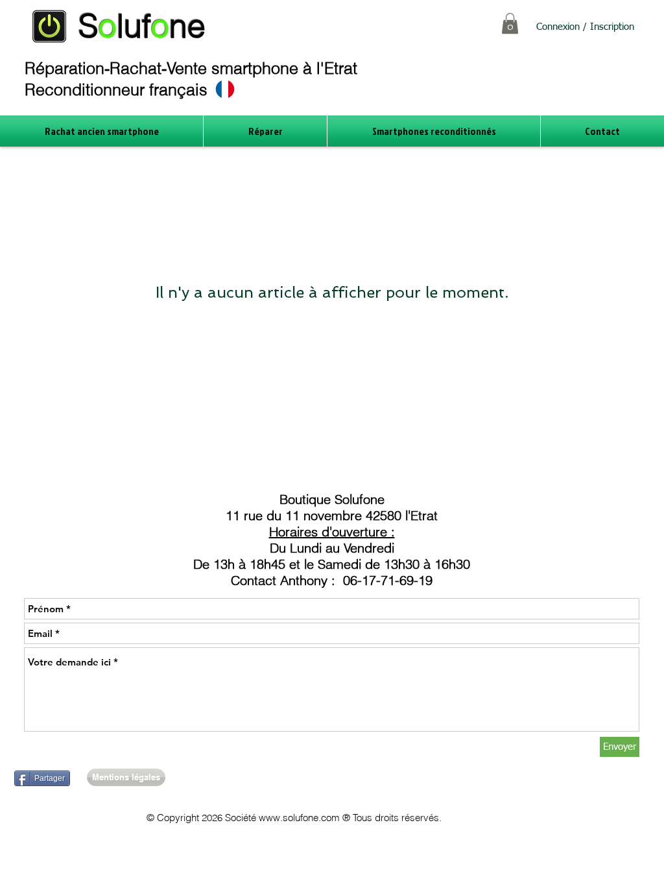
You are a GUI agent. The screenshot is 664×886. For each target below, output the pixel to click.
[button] (510, 23)
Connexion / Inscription (585, 27)
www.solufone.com (299, 817)
